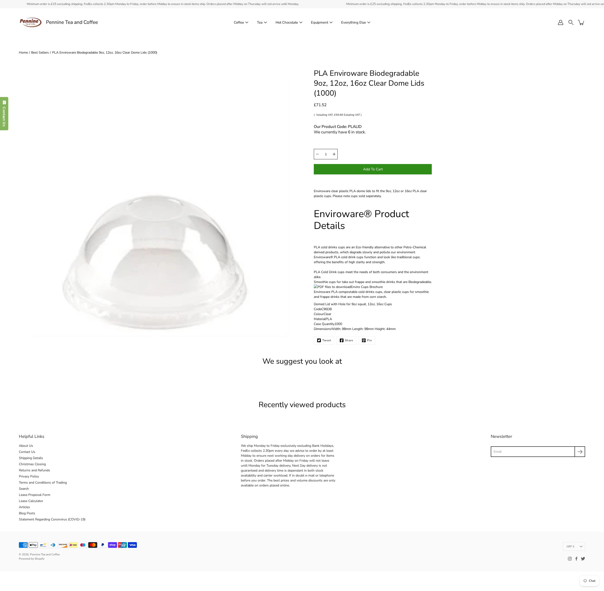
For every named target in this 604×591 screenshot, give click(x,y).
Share (349, 340)
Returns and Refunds (34, 470)
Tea (260, 22)
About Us (26, 445)
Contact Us (27, 452)
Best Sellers (40, 52)
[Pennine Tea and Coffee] (30, 22)
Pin (369, 340)
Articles (24, 507)
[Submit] (580, 451)
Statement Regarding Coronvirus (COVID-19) (52, 519)
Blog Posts (27, 513)
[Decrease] (317, 154)
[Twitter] (583, 559)
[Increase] (334, 154)
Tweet (326, 340)
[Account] (560, 22)
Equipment (319, 22)
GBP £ (570, 546)
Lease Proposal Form (34, 495)
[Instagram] (570, 559)
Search (24, 488)
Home (23, 52)
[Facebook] (576, 559)
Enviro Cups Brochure (367, 287)
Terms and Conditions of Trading (43, 482)
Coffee (239, 22)
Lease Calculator (31, 501)
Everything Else (353, 22)
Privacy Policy (29, 476)
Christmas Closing (32, 464)
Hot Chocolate (287, 22)
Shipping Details (31, 458)
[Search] (571, 22)
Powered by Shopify (31, 559)
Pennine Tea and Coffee (72, 22)
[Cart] (581, 22)
